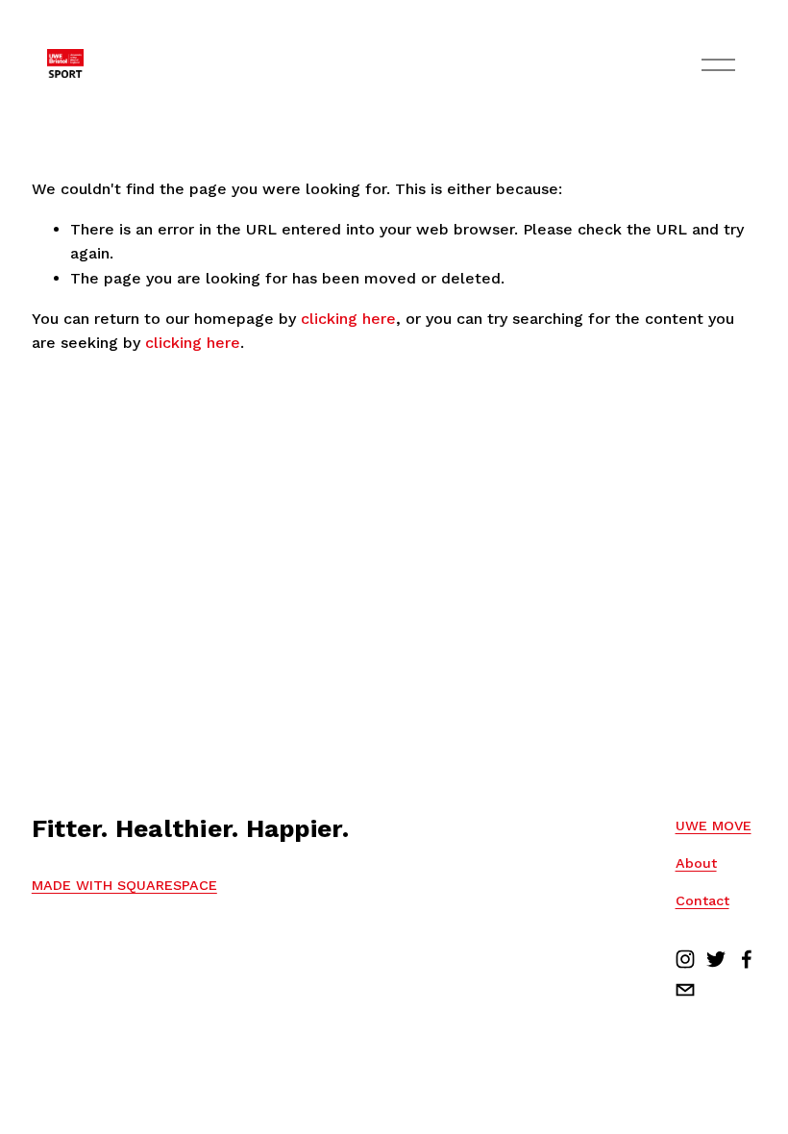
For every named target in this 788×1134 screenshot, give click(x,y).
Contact (702, 900)
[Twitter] (716, 959)
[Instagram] (685, 959)
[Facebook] (746, 959)
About (696, 863)
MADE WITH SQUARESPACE (124, 885)
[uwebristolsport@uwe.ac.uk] (685, 989)
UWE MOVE (713, 825)
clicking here (348, 318)
